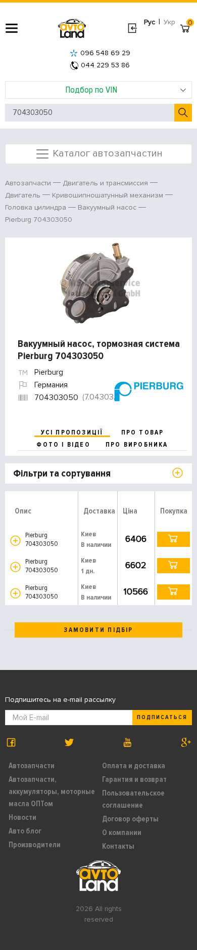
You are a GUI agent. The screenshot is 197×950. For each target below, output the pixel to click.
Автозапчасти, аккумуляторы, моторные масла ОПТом (52, 791)
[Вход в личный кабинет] (132, 28)
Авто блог (25, 831)
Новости (22, 817)
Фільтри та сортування (62, 473)
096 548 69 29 (105, 53)
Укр (169, 22)
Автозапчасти (32, 765)
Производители (35, 844)
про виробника (137, 445)
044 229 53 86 (105, 65)
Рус (149, 22)
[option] (100, 283)
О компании (121, 832)
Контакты (118, 846)
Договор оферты (130, 818)
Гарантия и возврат (134, 779)
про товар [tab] (142, 432)
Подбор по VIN (91, 89)
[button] (15, 540)
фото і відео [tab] (63, 445)
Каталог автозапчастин (106, 153)
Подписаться (162, 717)
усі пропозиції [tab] (72, 432)
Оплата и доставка (133, 765)
